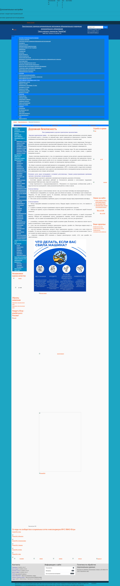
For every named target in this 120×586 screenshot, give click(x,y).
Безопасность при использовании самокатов (21, 225)
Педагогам (19, 263)
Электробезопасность (22, 191)
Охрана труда (17, 156)
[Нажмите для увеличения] (60, 265)
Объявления (93, 125)
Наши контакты (23, 118)
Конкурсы (16, 133)
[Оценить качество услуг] (19, 282)
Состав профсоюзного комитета (20, 247)
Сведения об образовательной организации (28, 38)
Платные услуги (37, 125)
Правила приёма (18, 125)
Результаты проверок (23, 44)
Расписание (22, 108)
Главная (16, 128)
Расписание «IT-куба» (24, 90)
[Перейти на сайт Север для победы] (60, 560)
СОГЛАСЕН (93, 583)
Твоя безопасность (23, 115)
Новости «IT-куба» (23, 83)
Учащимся (21, 106)
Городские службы (23, 104)
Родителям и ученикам (19, 158)
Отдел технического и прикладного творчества (30, 77)
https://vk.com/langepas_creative (29, 575)
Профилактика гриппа (98, 228)
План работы (19, 253)
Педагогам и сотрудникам (20, 257)
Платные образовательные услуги (27, 63)
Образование (22, 49)
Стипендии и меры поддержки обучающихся (30, 68)
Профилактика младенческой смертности (20, 218)
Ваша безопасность (18, 160)
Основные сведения (24, 39)
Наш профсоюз (17, 243)
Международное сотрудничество (27, 70)
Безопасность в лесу (21, 171)
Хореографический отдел (25, 78)
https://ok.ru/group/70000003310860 (34, 577)
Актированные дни (24, 110)
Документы (22, 43)
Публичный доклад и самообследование (27, 46)
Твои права (22, 111)
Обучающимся (20, 267)
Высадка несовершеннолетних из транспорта (21, 213)
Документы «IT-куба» (24, 87)
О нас (20, 117)
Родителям (21, 94)
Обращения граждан (21, 255)
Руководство (22, 51)
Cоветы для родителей (24, 103)
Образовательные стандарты (26, 71)
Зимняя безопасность (21, 190)
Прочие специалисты (23, 54)
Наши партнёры (17, 268)
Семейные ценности (24, 101)
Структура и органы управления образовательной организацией (35, 41)
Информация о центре (24, 82)
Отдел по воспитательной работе (27, 75)
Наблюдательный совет (24, 56)
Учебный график (23, 97)
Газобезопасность (21, 186)
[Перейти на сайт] (100, 143)
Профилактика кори (98, 226)
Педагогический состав (25, 57)
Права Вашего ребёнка (24, 99)
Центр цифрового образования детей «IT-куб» (29, 80)
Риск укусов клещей (21, 235)
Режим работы (22, 96)
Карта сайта (17, 270)
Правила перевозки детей (20, 258)
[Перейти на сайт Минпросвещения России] (79, 560)
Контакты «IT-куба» (23, 92)
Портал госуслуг (31, 22)
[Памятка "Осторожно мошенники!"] (100, 189)
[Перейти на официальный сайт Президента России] (21, 560)
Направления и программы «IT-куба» (28, 85)
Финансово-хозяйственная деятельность (29, 64)
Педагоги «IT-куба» (23, 89)
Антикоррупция (17, 135)
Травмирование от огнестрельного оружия (21, 205)
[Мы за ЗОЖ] (100, 217)
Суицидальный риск (21, 222)
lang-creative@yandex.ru (93, 32)
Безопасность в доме (21, 188)
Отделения (21, 73)
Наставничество (18, 155)
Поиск (105, 27)
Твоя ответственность (24, 113)
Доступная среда (23, 61)
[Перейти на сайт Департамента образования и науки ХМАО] (40, 560)
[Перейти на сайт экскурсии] (19, 327)
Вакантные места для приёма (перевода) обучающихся (32, 66)
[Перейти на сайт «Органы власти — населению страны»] (98, 558)
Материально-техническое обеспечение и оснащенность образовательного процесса (40, 59)
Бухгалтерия (21, 53)
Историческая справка (19, 131)
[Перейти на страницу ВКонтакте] (100, 169)
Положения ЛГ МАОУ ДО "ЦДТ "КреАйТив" (28, 47)
